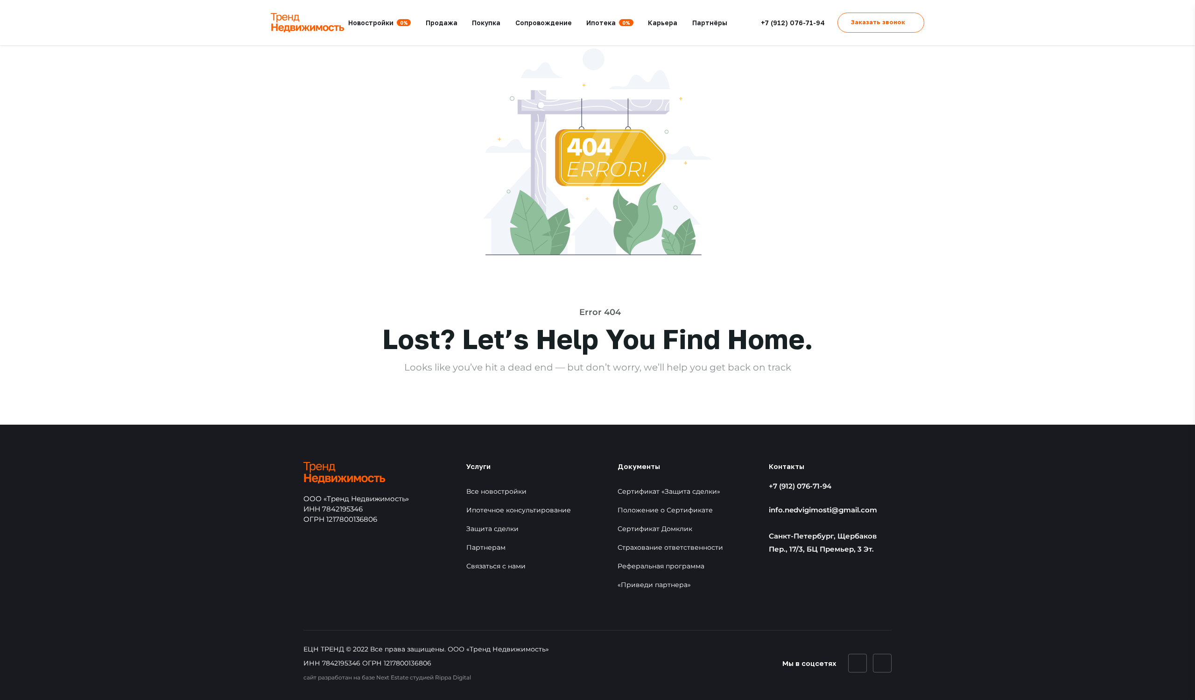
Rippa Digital (453, 677)
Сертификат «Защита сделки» (669, 491)
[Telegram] (882, 663)
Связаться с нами (496, 566)
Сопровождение (543, 23)
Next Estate (392, 677)
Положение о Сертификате (665, 510)
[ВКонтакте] (857, 663)
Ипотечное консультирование (518, 510)
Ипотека (608, 23)
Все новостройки (496, 491)
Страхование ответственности (670, 547)
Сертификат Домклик (655, 529)
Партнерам (486, 547)
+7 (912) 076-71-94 (800, 486)
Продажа (441, 23)
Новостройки (378, 23)
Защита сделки (492, 529)
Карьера (662, 23)
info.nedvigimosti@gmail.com (823, 509)
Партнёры (709, 23)
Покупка (486, 23)
